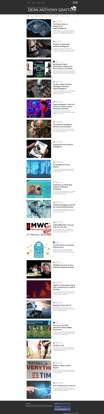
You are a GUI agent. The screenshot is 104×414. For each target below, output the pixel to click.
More (68, 15)
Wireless (51, 15)
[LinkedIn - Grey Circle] (76, 2)
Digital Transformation (39, 15)
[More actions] (75, 21)
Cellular (56, 15)
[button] (76, 16)
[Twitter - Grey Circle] (74, 2)
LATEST (28, 15)
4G (64, 15)
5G (60, 15)
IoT (46, 15)
